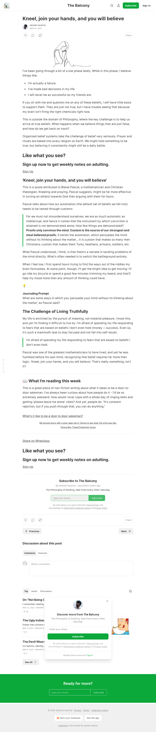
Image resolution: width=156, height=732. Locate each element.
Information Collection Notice (77, 646)
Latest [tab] (34, 591)
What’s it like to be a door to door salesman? (53, 416)
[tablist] (36, 553)
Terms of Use (93, 643)
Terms (86, 710)
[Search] (112, 5)
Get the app (93, 717)
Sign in (147, 5)
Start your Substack (70, 717)
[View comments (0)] (33, 35)
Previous (34, 531)
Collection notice (99, 710)
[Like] (26, 35)
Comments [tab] (29, 553)
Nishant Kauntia (38, 25)
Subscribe (130, 5)
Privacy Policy (101, 646)
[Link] (18, 155)
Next (124, 531)
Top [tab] (26, 591)
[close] (107, 601)
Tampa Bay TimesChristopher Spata (78, 427)
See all (28, 662)
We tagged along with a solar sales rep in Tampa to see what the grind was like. (78, 423)
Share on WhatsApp (36, 441)
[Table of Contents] (3, 366)
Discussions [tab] (46, 591)
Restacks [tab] (42, 553)
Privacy (77, 710)
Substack (62, 725)
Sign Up (28, 171)
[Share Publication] (118, 5)
